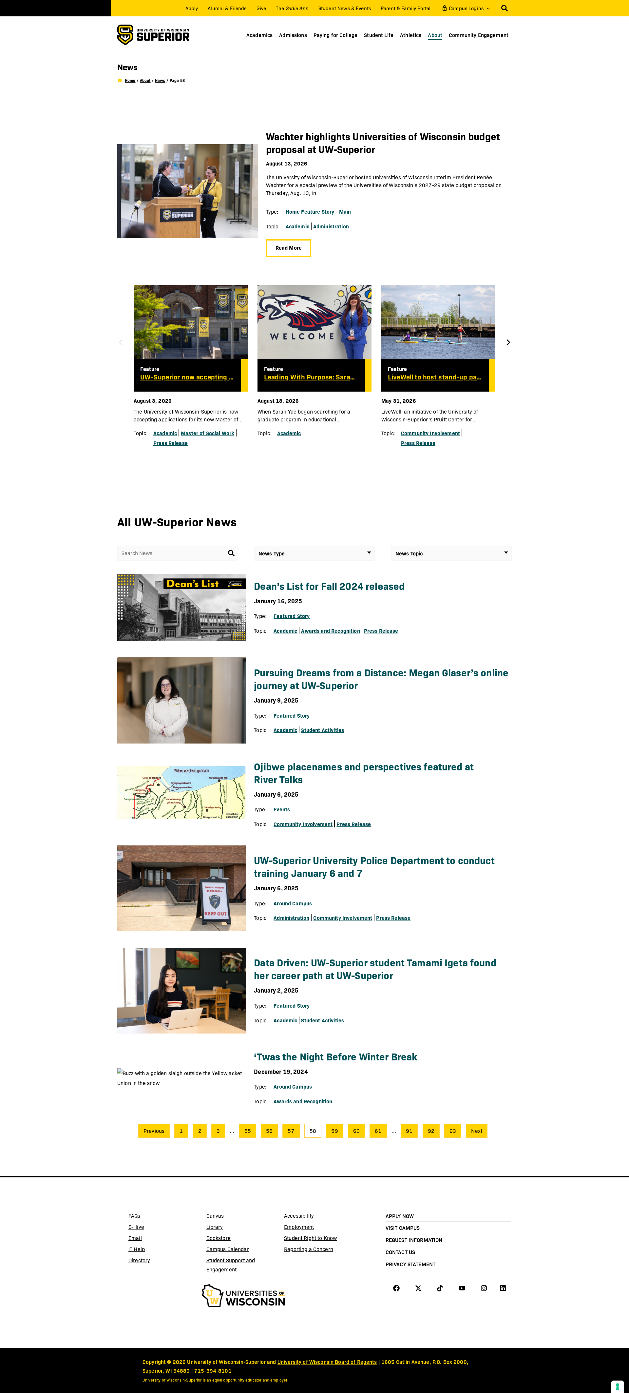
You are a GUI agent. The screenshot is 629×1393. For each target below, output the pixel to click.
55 (247, 1130)
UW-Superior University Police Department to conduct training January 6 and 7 (374, 866)
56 (269, 1130)
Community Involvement (430, 432)
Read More (289, 247)
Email (152, 1239)
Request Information (414, 1239)
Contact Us (400, 1251)
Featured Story (292, 615)
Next (476, 1130)
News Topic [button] (409, 553)
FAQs (134, 1215)
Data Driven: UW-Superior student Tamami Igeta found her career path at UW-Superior (375, 969)
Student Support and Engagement (230, 1265)
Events (282, 809)
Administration (331, 226)
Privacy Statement (410, 1263)
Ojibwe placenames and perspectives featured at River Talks (364, 773)
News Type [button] (271, 553)
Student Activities (322, 729)
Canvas (230, 1216)
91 (409, 1130)
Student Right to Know (310, 1237)
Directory (139, 1260)
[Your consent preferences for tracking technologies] (617, 1387)
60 (356, 1130)
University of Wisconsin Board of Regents (327, 1361)
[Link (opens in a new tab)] (243, 1296)
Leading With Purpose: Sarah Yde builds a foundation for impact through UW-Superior (311, 377)
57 (291, 1130)
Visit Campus (403, 1227)
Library (230, 1227)
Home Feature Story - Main (318, 211)
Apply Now (400, 1215)
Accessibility (299, 1215)
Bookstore (230, 1239)
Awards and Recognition (330, 630)
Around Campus (293, 903)
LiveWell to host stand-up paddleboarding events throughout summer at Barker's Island (435, 377)
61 (378, 1130)
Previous (153, 1130)
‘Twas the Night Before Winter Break (335, 1056)
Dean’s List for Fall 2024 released (329, 585)
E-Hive (152, 1227)
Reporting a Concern (308, 1249)
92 (431, 1130)
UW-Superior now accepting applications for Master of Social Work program (187, 377)
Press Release (170, 442)
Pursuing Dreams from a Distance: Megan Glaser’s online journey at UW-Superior (381, 679)
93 (452, 1130)
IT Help (152, 1250)
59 (334, 1130)
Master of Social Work (207, 432)
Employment (299, 1226)
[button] (487, 8)
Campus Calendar (227, 1249)
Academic (297, 226)
